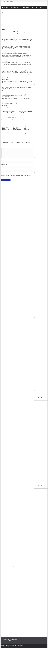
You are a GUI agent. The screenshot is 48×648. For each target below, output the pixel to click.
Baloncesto (13, 7)
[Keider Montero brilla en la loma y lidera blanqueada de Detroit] (6, 119)
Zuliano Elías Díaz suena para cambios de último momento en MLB (17, 128)
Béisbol (18, 7)
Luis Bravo (12, 37)
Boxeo (24, 7)
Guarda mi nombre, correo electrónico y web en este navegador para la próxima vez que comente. (16, 176)
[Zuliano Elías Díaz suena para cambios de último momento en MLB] (17, 119)
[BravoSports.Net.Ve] (4, 3)
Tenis (37, 7)
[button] (8, 7)
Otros (40, 7)
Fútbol (32, 7)
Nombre (3, 159)
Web (2, 169)
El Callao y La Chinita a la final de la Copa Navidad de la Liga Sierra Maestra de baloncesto (10, 113)
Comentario (3, 146)
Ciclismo (27, 7)
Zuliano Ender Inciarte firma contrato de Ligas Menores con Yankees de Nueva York (25, 113)
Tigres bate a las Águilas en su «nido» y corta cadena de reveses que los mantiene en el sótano (27, 129)
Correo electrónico (5, 164)
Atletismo (6, 7)
